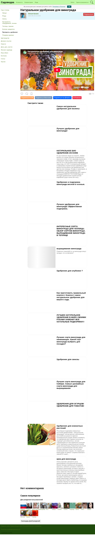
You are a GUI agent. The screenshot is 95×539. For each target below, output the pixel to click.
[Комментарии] (26, 93)
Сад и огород (5, 10)
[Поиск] (91, 2)
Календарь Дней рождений (30, 521)
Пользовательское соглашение (32, 526)
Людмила (22, 509)
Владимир (42, 509)
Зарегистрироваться (82, 2)
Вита (82, 509)
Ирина (77, 509)
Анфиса (28, 509)
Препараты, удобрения (10, 32)
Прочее (3, 61)
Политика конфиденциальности (10, 529)
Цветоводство (5, 38)
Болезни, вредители (8, 29)
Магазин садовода (6, 50)
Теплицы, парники (7, 26)
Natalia (89, 509)
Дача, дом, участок (6, 47)
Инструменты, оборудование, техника (9, 22)
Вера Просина (36, 509)
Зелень (4, 19)
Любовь (34, 517)
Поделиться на (62, 97)
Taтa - (47, 509)
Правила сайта (5, 526)
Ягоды (4, 16)
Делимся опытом (6, 41)
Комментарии (28, 2)
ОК (69, 6)
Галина (60, 509)
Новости (3, 44)
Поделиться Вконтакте (43, 97)
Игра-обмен (4, 53)
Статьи (3, 58)
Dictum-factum (33, 13)
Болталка (4, 56)
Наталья (22, 517)
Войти (72, 2)
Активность (19, 2)
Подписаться (88, 14)
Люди (36, 2)
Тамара (54, 509)
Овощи (4, 13)
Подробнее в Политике (59, 6)
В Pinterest (77, 97)
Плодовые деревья (8, 35)
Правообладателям (16, 526)
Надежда (72, 509)
